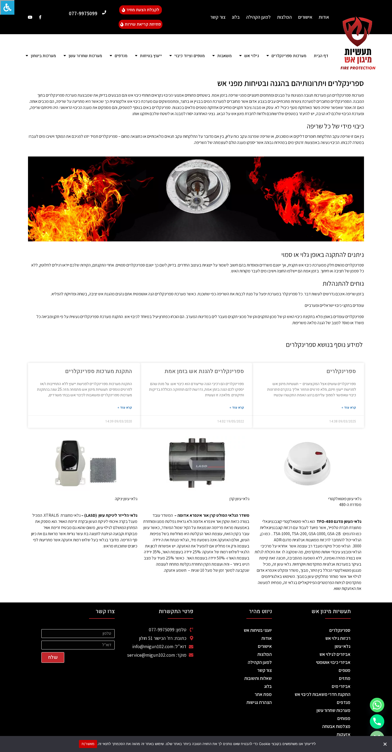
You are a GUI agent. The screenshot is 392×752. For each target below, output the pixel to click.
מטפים (344, 670)
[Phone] (377, 721)
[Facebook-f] (40, 17)
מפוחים (343, 718)
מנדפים (343, 702)
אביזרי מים (341, 686)
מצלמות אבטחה (336, 726)
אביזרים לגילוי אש (334, 654)
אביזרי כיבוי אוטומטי (333, 662)
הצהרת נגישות (259, 702)
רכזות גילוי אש (337, 638)
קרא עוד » (349, 407)
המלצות (284, 17)
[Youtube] (30, 17)
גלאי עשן (342, 646)
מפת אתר (263, 694)
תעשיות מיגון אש (331, 611)
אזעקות (343, 734)
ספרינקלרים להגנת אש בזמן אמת (204, 371)
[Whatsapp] (377, 705)
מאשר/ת (88, 744)
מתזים (344, 678)
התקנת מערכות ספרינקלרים (98, 371)
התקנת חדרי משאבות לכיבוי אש (322, 694)
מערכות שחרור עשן (333, 710)
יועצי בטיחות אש (258, 630)
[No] (385, 744)
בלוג (236, 17)
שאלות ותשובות (258, 678)
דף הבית (321, 56)
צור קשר (217, 17)
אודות (324, 17)
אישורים (305, 17)
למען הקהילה (258, 17)
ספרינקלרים (341, 371)
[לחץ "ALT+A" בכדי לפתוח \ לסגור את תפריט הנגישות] (7, 7)
